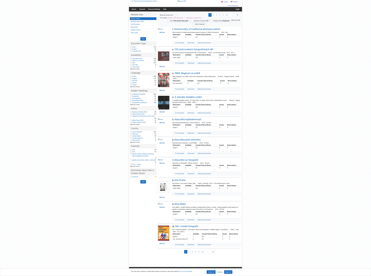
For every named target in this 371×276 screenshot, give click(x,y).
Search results (135, 18)
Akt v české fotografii (185, 226)
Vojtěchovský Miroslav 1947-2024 (143, 116)
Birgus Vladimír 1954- (139, 122)
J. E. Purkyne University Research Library (143, 1)
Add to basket (199, 24)
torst (133, 151)
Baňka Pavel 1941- (138, 120)
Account (142, 9)
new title (135, 64)
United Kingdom (137, 138)
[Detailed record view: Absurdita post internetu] (160, 139)
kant (133, 149)
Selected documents (204, 43)
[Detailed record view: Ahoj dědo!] (160, 204)
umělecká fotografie (138, 94)
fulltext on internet (138, 60)
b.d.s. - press (136, 164)
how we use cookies (185, 271)
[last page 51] (234, 15)
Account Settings (154, 9)
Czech (134, 76)
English (235, 2)
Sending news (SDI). (137, 21)
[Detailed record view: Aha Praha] (163, 187)
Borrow (162, 32)
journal (134, 49)
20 (227, 15)
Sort (178, 21)
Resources (134, 27)
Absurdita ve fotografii (185, 160)
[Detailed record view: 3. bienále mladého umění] (163, 102)
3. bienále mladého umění (187, 97)
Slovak (134, 82)
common (135, 176)
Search (133, 9)
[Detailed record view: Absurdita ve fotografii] (160, 160)
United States (136, 136)
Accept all (211, 272)
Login (237, 9)
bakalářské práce (137, 100)
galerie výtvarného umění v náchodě (144, 160)
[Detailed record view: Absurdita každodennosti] (160, 119)
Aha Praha (178, 180)
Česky (226, 2)
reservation (135, 67)
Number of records (200, 21)
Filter (143, 39)
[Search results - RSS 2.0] (175, 15)
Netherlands (136, 140)
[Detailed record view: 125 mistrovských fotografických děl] (163, 56)
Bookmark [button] (190, 43)
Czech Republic (137, 132)
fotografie (135, 96)
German (134, 80)
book (134, 47)
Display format (220, 21)
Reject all (228, 272)
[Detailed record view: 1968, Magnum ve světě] (163, 80)
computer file (136, 51)
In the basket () (232, 5)
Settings (220, 272)
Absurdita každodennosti (186, 119)
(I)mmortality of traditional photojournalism (196, 29)
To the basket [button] (179, 43)
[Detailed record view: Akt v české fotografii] (163, 233)
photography (136, 98)
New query (134, 32)
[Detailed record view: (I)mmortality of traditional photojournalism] (160, 29)
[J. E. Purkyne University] (182, 1)
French (134, 84)
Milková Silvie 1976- (138, 114)
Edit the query (135, 24)
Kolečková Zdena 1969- (140, 112)
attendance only (137, 58)
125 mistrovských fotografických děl (192, 49)
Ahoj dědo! (179, 204)
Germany (135, 134)
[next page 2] (230, 15)
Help (164, 9)
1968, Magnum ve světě (186, 73)
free (133, 62)
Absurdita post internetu (186, 139)
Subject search (136, 30)
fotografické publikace (139, 102)
